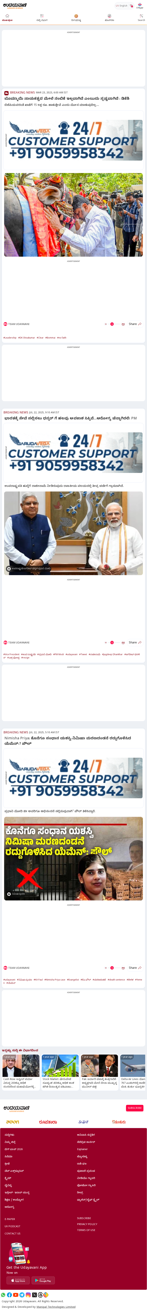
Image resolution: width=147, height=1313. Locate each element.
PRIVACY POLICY (87, 1224)
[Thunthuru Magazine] (119, 1122)
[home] (15, 5)
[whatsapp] (3, 1295)
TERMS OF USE (86, 1230)
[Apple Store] (18, 1280)
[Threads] (40, 1295)
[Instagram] (28, 1295)
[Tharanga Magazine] (13, 1122)
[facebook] (9, 1295)
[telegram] (22, 1295)
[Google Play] (43, 1280)
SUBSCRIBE (135, 1108)
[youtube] (16, 1295)
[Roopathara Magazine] (48, 1122)
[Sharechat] (45, 1295)
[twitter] (34, 1295)
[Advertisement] (73, 60)
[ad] (75, 140)
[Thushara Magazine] (83, 1122)
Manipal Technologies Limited (56, 1307)
